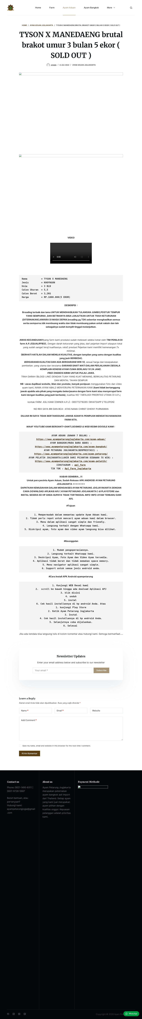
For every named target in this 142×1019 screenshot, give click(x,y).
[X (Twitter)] (14, 1014)
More (109, 7)
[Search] (131, 8)
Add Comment (29, 720)
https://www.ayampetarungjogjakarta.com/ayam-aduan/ (71, 439)
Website (96, 710)
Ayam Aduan (69, 7)
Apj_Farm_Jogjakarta (78, 468)
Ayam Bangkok (91, 7)
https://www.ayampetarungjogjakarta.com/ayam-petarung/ (71, 454)
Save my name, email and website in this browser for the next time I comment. (56, 746)
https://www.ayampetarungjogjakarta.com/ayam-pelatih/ (71, 461)
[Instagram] (19, 1014)
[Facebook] (8, 1014)
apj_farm (80, 465)
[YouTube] (25, 1014)
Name (24, 710)
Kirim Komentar (29, 753)
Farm (51, 7)
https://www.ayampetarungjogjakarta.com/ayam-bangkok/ (71, 446)
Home (38, 7)
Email (60, 710)
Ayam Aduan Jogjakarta (84, 65)
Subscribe (101, 670)
